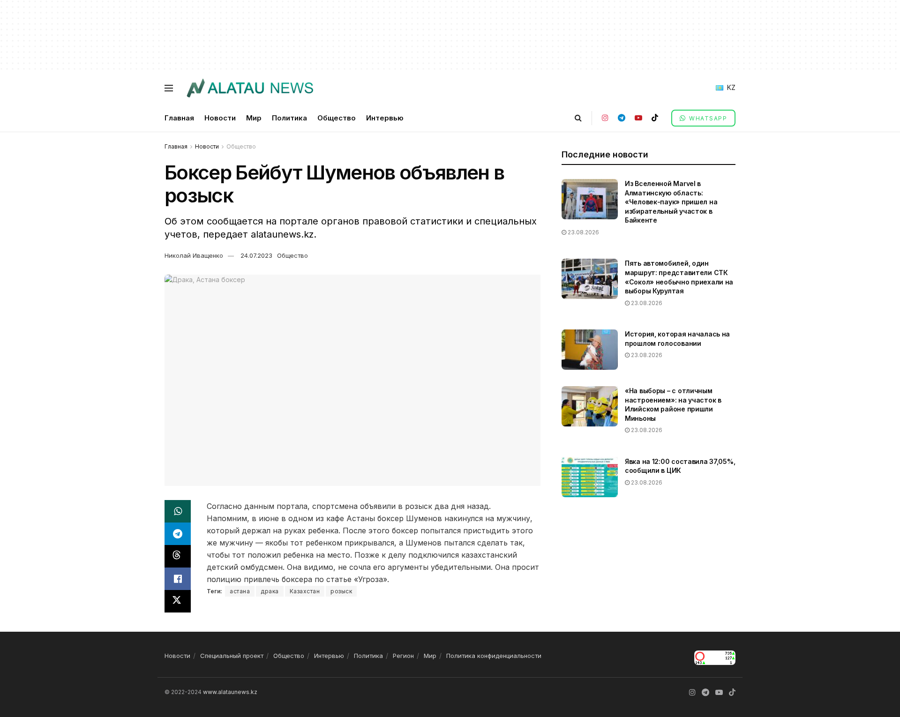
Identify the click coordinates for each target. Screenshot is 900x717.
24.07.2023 (256, 255)
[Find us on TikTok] (655, 118)
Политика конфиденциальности (493, 655)
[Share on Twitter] (178, 601)
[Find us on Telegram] (621, 118)
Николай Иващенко (194, 255)
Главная (179, 117)
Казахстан (305, 591)
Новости (220, 117)
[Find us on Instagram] (605, 118)
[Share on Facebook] (178, 579)
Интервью (385, 117)
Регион (403, 655)
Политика (289, 117)
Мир (254, 117)
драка (270, 591)
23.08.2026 (582, 232)
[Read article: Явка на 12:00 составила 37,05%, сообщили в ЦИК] (590, 477)
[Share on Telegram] (178, 534)
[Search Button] (578, 118)
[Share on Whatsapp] (178, 511)
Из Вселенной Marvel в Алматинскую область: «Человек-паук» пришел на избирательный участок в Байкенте (671, 201)
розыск (341, 591)
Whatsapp (707, 118)
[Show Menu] (169, 88)
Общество (336, 117)
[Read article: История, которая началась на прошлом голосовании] (590, 349)
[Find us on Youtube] (638, 118)
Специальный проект (231, 655)
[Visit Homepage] (249, 88)
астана (240, 591)
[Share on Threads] (178, 556)
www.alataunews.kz (230, 691)
